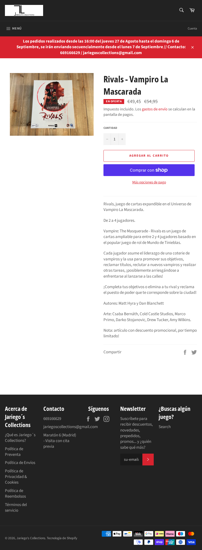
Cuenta (192, 28)
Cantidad (110, 128)
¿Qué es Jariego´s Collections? (20, 438)
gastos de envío (155, 109)
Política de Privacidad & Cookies (16, 477)
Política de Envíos (20, 463)
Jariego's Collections (31, 538)
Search (165, 427)
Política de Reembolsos (15, 493)
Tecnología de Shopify (62, 538)
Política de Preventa (14, 452)
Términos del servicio (16, 507)
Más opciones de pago (149, 182)
